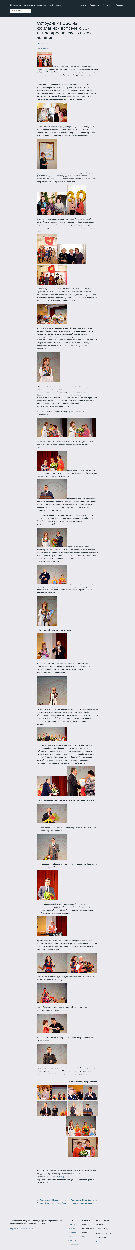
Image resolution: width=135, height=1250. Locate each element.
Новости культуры (43, 48)
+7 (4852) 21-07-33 (63, 1176)
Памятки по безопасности (104, 1242)
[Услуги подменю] (85, 5)
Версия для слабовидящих (21, 1228)
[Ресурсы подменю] (110, 5)
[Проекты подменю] (98, 5)
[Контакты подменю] (124, 5)
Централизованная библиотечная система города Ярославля (35, 5)
